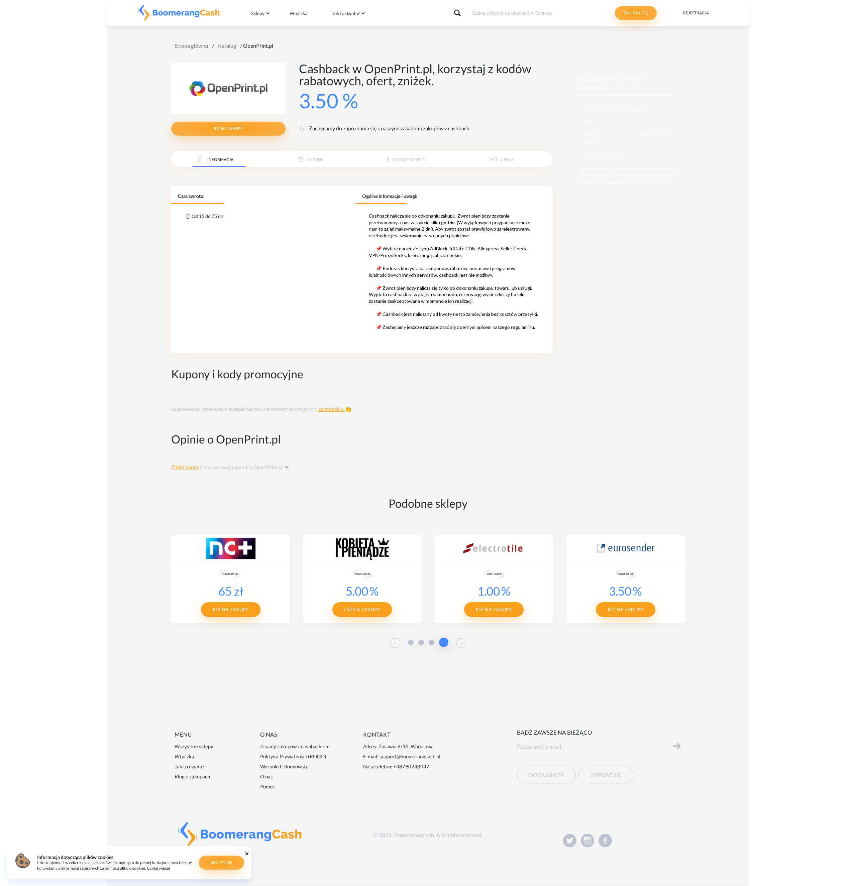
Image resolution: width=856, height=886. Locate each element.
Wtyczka (298, 13)
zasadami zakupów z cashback (435, 128)
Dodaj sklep (546, 775)
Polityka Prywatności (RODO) (293, 756)
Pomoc (267, 786)
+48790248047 (411, 766)
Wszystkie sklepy (194, 746)
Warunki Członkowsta (284, 766)
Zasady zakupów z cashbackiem (294, 746)
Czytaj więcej (158, 868)
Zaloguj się (636, 12)
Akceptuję (221, 862)
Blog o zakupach (192, 776)
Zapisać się (606, 775)
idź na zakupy (228, 128)
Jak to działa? (346, 13)
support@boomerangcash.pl (410, 756)
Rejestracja (696, 12)
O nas (266, 776)
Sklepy (257, 13)
